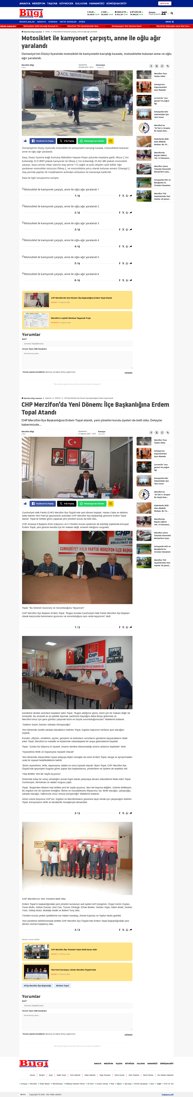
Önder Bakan (44, 1083)
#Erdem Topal (62, 985)
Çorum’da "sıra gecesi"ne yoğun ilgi (161, 101)
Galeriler (48, 398)
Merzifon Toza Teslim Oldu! (160, 74)
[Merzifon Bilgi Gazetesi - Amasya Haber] (33, 1063)
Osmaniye (100, 65)
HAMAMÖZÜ (96, 3)
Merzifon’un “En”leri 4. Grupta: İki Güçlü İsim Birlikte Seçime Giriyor (162, 128)
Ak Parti (90, 1083)
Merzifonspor (57, 1083)
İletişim (42, 1075)
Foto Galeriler (75, 1075)
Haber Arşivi (61, 1075)
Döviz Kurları (120, 1075)
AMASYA (24, 3)
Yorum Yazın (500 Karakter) (34, 349)
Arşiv (51, 1075)
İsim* (24, 339)
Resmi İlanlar (148, 1075)
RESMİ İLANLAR (27, 22)
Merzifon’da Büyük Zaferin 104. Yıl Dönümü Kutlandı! (161, 155)
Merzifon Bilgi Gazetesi (33, 32)
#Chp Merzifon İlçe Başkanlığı (37, 985)
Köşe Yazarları (105, 1075)
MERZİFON (38, 3)
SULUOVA (81, 3)
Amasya (101, 431)
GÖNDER (128, 373)
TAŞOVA (52, 3)
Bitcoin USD (136, 12)
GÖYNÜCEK (66, 3)
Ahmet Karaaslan (140, 1083)
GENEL (47, 32)
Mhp (111, 1083)
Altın (151, 1083)
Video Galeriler (90, 1075)
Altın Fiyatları (134, 1075)
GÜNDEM (52, 22)
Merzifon (101, 434)
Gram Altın (121, 12)
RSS (24, 1094)
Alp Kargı (127, 1083)
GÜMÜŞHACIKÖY (116, 3)
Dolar (91, 12)
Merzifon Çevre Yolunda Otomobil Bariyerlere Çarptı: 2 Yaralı (162, 169)
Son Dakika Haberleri (165, 1075)
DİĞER (82, 22)
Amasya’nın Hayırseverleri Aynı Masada (160, 87)
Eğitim (118, 1083)
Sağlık (158, 1083)
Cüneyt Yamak (101, 1083)
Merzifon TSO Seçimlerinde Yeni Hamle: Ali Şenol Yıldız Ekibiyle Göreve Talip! (162, 196)
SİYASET (58, 398)
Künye (32, 1075)
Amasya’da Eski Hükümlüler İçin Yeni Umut (161, 114)
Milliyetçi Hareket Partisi (74, 1083)
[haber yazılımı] (168, 1094)
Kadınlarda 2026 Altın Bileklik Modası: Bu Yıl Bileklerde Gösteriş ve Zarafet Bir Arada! (162, 142)
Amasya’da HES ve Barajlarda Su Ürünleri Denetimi (162, 183)
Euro (105, 12)
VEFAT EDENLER (68, 22)
